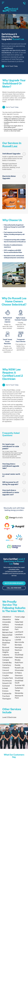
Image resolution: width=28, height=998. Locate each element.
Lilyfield (18, 640)
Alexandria (6, 619)
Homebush (19, 625)
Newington (19, 647)
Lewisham (19, 634)
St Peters (18, 673)
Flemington (6, 699)
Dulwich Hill (7, 683)
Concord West (7, 673)
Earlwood (6, 686)
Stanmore (18, 675)
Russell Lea (19, 668)
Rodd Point (19, 662)
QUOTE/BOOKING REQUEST (14, 583)
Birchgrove (6, 640)
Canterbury (6, 665)
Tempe (17, 691)
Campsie (5, 660)
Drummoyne (7, 681)
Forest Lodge (20, 617)
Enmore (5, 691)
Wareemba (19, 693)
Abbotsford (6, 617)
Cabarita (5, 655)
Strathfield (19, 678)
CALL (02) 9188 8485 (14, 588)
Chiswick (5, 668)
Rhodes (17, 660)
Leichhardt (19, 632)
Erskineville (6, 693)
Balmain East (7, 632)
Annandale (6, 622)
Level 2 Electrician (9, 717)
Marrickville (19, 642)
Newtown (18, 650)
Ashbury (5, 625)
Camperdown (7, 657)
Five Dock (6, 696)
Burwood (5, 647)
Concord (5, 670)
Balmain (5, 630)
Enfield (5, 688)
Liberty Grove (20, 637)
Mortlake (18, 645)
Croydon (5, 675)
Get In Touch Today (11, 66)
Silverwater (19, 670)
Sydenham (19, 688)
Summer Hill (19, 685)
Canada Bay (7, 662)
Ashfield (5, 627)
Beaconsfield (7, 635)
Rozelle (17, 665)
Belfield (5, 637)
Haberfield (19, 622)
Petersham (19, 657)
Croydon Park (7, 678)
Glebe (17, 619)
